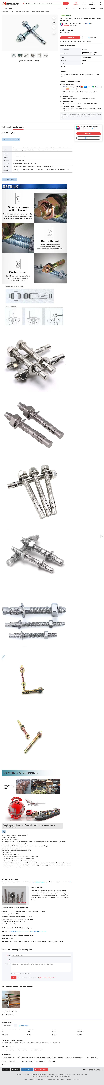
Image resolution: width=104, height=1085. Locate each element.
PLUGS (54, 1029)
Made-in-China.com (45, 1076)
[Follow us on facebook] (90, 1069)
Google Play (16, 1069)
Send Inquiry (70, 37)
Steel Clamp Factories (27, 1057)
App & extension (83, 8)
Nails (16, 931)
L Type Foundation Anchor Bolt (11, 1061)
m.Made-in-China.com (56, 1076)
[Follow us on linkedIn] (101, 1069)
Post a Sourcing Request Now (46, 978)
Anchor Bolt (35, 11)
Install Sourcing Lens (42, 1069)
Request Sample (87, 41)
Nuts (23, 931)
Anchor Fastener (26, 11)
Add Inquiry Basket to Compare (30, 61)
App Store (5, 1069)
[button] (61, 3)
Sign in (100, 4)
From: (9, 955)
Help (74, 8)
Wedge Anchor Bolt (44, 11)
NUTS (28, 1035)
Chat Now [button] (93, 37)
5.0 (83, 129)
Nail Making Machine (40, 931)
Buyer (66, 8)
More (3, 1064)
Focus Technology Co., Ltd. (41, 1079)
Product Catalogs (24, 1025)
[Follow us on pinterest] (99, 1069)
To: (10, 960)
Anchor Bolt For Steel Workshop (74, 1057)
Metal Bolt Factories (58, 1057)
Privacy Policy (77, 1079)
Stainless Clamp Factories (43, 1057)
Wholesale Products (52, 1074)
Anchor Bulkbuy (52, 1061)
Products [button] (27, 3)
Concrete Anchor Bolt (8, 1050)
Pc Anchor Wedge (40, 1061)
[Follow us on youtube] (97, 1069)
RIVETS (29, 1032)
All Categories (7, 8)
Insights (86, 1074)
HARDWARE (30, 1029)
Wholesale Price (61, 1074)
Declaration (69, 1079)
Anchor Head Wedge (27, 1061)
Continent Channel (71, 1074)
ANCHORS (79, 1032)
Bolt (20, 931)
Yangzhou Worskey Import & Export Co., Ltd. (73, 23)
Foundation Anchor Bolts (36, 1050)
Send (14, 977)
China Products (27, 1074)
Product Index (80, 1074)
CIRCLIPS (79, 1029)
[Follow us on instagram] (94, 1069)
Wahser (32, 931)
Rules (101, 8)
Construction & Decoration (13, 11)
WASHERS (4, 1035)
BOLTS (53, 1035)
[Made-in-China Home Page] (10, 3)
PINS (53, 1032)
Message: (8, 964)
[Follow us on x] (92, 1069)
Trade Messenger (27, 1069)
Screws (13, 931)
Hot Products (19, 1074)
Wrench (3, 1032)
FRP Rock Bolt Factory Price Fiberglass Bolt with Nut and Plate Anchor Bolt (10, 1011)
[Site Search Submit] (66, 3)
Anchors (27, 931)
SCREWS (79, 1035)
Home (3, 11)
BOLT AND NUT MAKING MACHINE (10, 1029)
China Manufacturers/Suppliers (39, 1074)
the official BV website (39, 882)
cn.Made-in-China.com (67, 1076)
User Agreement (60, 1079)
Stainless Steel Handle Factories (11, 1057)
